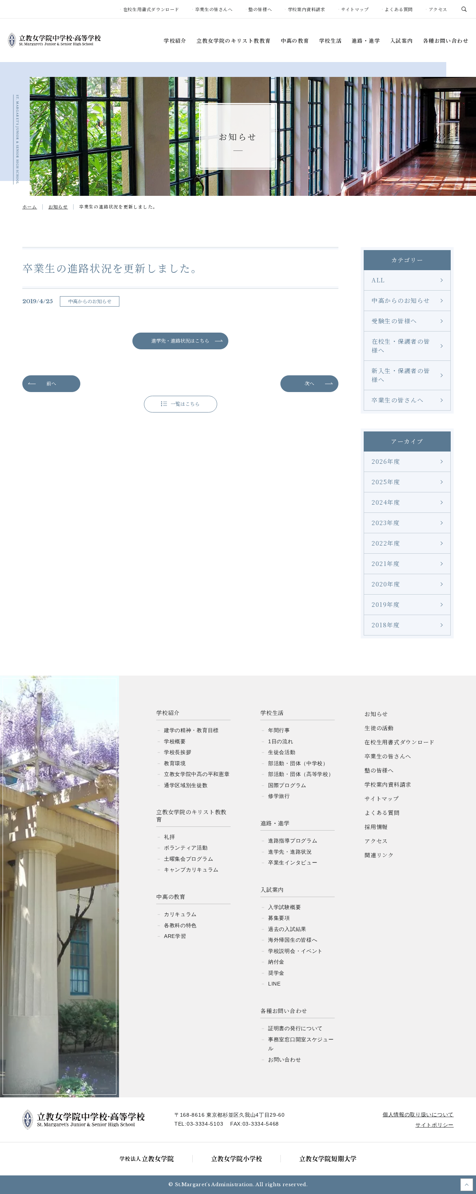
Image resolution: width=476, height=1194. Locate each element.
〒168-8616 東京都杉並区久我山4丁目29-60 (229, 1115)
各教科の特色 (180, 925)
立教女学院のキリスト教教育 (233, 40)
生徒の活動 (379, 727)
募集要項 (279, 918)
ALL (378, 280)
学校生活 (330, 40)
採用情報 (376, 826)
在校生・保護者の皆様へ (401, 346)
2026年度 (386, 461)
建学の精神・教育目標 (191, 730)
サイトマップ (355, 9)
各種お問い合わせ (446, 40)
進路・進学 (366, 40)
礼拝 (169, 837)
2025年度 (386, 482)
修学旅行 (279, 796)
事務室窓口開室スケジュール (301, 1044)
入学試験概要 (284, 907)
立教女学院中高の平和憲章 (196, 774)
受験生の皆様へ (394, 321)
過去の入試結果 (287, 929)
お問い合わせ (284, 1059)
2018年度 (386, 625)
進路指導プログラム (292, 841)
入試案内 (401, 40)
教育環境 (175, 763)
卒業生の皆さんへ (214, 9)
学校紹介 (175, 40)
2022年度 (386, 543)
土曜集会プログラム (188, 859)
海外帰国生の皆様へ (292, 940)
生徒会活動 (282, 752)
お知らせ (376, 713)
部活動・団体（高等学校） (301, 774)
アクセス (438, 9)
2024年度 (386, 502)
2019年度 (386, 604)
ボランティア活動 (186, 848)
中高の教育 (295, 40)
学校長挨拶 (178, 752)
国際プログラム (287, 785)
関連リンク (379, 854)
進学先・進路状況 (290, 852)
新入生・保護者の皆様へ (401, 375)
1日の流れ (280, 741)
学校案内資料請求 (306, 9)
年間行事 (279, 730)
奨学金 (276, 973)
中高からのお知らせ (401, 300)
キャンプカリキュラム (191, 870)
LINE (274, 984)
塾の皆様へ (260, 9)
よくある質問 (399, 9)
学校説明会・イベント (295, 951)
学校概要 (175, 741)
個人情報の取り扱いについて (418, 1114)
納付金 (276, 962)
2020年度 (386, 584)
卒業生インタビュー (292, 862)
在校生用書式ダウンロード (151, 9)
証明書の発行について (295, 1028)
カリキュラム (180, 914)
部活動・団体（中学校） (298, 763)
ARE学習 (175, 936)
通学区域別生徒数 (186, 785)
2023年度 (386, 522)
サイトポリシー (434, 1125)
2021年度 (386, 563)
